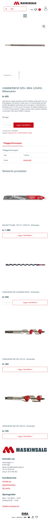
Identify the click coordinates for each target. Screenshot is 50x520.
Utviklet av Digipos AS (10, 506)
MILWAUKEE (27, 160)
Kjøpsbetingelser (9, 485)
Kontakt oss (6, 481)
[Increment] (9, 125)
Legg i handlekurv (23, 125)
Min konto (6, 488)
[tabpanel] (25, 156)
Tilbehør (30, 133)
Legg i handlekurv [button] (25, 235)
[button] (43, 26)
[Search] (6, 9)
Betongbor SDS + (12, 133)
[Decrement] (4, 125)
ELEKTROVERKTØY (22, 133)
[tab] (12, 143)
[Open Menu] (25, 16)
